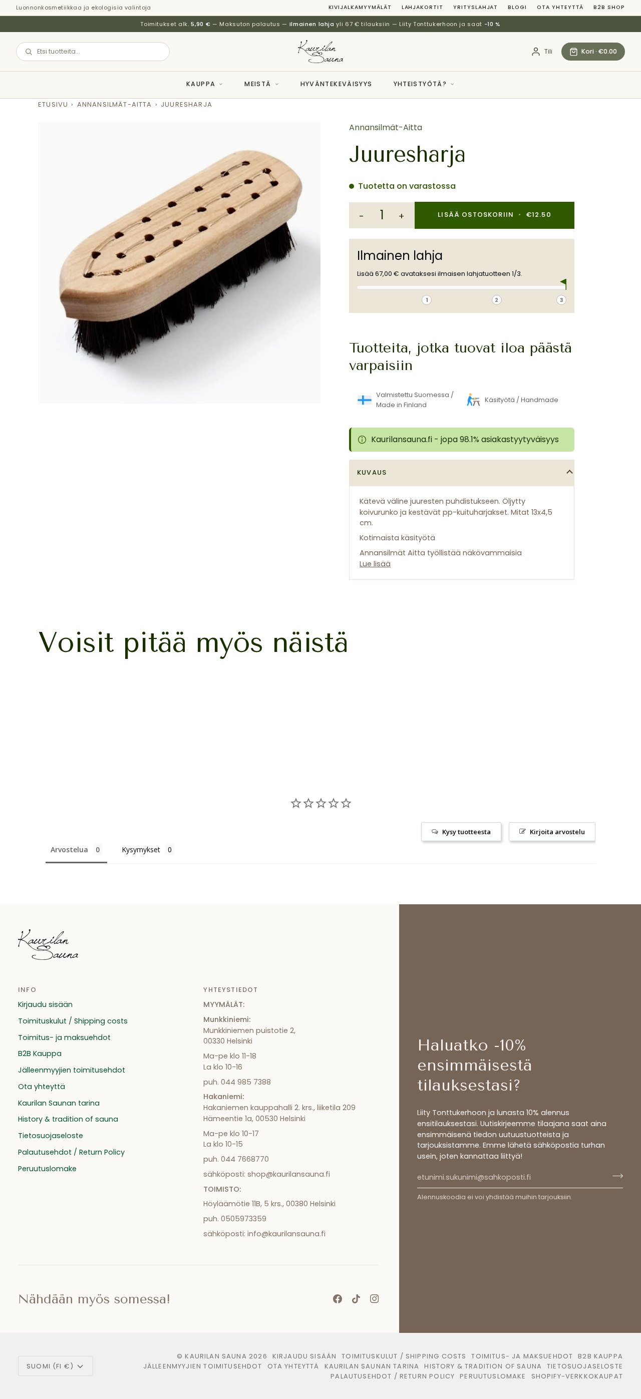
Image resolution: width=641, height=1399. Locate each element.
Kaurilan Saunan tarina (59, 1103)
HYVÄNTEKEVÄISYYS (336, 84)
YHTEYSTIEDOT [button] (230, 989)
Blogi (517, 7)
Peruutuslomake (47, 1169)
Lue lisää (375, 564)
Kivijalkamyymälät (360, 7)
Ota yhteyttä (560, 7)
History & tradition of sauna (68, 1119)
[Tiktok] (356, 1298)
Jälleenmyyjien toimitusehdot (71, 1070)
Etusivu (53, 104)
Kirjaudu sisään (45, 1004)
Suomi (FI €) (50, 1366)
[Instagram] (374, 1298)
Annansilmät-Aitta (114, 104)
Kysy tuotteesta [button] (466, 831)
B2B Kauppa (40, 1053)
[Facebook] (337, 1298)
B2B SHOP (609, 7)
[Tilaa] (614, 1176)
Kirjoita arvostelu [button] (557, 831)
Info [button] (27, 989)
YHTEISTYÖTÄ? (420, 84)
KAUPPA (200, 84)
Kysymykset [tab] (141, 849)
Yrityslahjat (475, 7)
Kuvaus (372, 472)
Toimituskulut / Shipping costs (73, 1021)
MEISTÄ (257, 84)
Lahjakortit (422, 7)
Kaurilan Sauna (215, 1356)
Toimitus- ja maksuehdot (64, 1037)
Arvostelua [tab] (69, 849)
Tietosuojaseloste (50, 1136)
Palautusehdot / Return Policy (71, 1152)
